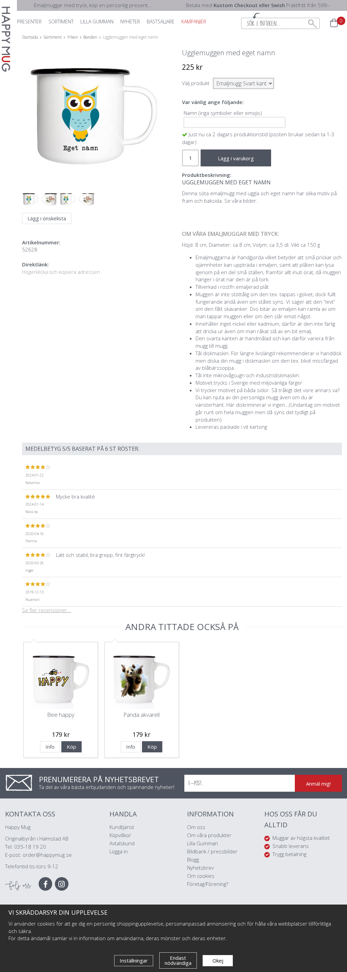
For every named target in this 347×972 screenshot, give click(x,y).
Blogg (193, 859)
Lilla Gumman (203, 843)
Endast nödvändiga (178, 960)
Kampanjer (193, 21)
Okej (217, 960)
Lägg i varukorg (236, 158)
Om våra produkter (209, 835)
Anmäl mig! (318, 783)
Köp (71, 746)
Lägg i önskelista (46, 218)
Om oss (196, 827)
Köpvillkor (120, 835)
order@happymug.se (47, 854)
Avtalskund (122, 843)
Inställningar (134, 960)
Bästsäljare (161, 21)
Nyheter (130, 21)
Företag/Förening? (207, 883)
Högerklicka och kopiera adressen (61, 271)
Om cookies (201, 875)
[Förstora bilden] (94, 120)
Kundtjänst (121, 827)
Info (50, 746)
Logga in (118, 851)
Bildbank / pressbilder (212, 851)
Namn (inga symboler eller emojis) (223, 112)
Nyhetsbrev (200, 867)
